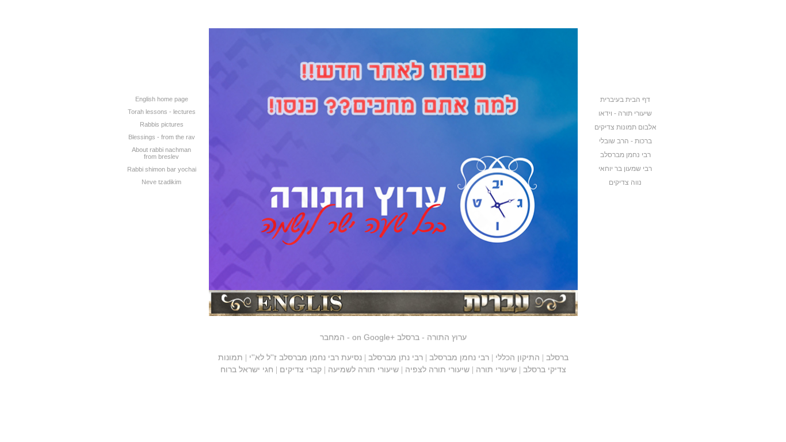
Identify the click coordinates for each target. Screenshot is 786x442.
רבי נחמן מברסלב (625, 155)
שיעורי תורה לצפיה (437, 367)
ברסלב (557, 355)
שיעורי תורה (496, 367)
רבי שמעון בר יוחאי (625, 169)
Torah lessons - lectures (162, 111)
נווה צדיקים (625, 182)
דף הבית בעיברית (625, 100)
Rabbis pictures (162, 124)
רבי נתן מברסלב (395, 355)
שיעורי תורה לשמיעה (363, 367)
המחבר (332, 335)
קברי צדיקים (301, 367)
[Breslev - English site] (299, 313)
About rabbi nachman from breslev (161, 153)
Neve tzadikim (161, 181)
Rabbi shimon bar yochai (161, 169)
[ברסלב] (393, 287)
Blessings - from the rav (161, 137)
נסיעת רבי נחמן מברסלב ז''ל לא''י (305, 355)
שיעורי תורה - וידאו (625, 113)
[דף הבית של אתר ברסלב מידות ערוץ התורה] (487, 313)
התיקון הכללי (517, 355)
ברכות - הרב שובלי (625, 141)
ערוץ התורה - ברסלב (409, 335)
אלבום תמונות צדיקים (625, 127)
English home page (161, 99)
